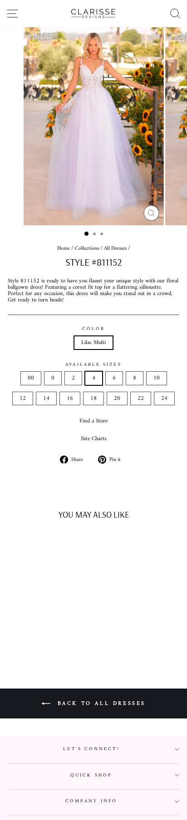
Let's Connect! (91, 749)
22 (141, 398)
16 (70, 398)
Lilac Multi (93, 343)
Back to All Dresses (100, 703)
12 (23, 398)
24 (164, 398)
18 (93, 398)
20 (117, 398)
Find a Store (93, 421)
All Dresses (115, 248)
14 (46, 398)
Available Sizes (93, 364)
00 (31, 378)
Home (63, 248)
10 (156, 378)
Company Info (91, 801)
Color (93, 328)
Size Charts (94, 439)
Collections (87, 248)
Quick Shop (91, 775)
